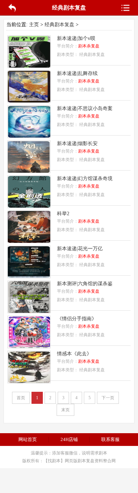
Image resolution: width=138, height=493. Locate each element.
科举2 (63, 213)
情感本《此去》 (74, 353)
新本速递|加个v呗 (76, 38)
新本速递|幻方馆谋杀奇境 (85, 178)
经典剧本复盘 (59, 24)
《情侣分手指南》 (77, 318)
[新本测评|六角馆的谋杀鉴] (29, 311)
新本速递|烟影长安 (77, 143)
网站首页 (27, 439)
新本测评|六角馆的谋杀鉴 (85, 283)
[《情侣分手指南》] (29, 346)
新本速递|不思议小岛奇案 (85, 108)
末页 (65, 409)
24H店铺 (69, 439)
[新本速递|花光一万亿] (29, 276)
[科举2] (29, 241)
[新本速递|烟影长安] (29, 171)
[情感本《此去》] (29, 381)
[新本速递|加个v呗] (29, 66)
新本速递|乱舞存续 (77, 73)
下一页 (108, 397)
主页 (34, 24)
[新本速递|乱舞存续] (29, 101)
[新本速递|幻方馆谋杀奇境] (29, 206)
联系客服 (110, 439)
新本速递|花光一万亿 (80, 248)
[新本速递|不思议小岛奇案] (29, 136)
